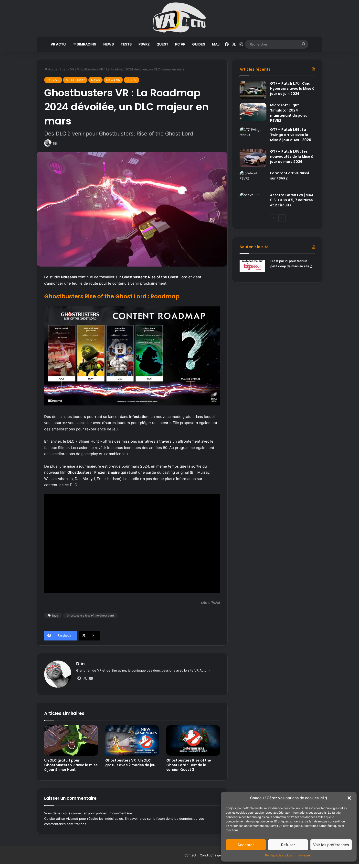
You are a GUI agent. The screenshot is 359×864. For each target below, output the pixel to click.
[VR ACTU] (179, 18)
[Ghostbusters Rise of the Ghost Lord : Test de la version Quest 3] (193, 740)
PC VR (180, 44)
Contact (190, 855)
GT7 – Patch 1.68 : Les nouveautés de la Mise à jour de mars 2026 (291, 156)
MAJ (216, 44)
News (95, 80)
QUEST (162, 44)
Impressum (305, 855)
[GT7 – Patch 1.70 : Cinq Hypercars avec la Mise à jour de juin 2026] (253, 90)
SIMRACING (86, 44)
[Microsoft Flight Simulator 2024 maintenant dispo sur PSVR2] (253, 112)
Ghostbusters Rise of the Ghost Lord (90, 615)
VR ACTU (58, 44)
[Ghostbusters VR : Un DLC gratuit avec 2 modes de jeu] (132, 740)
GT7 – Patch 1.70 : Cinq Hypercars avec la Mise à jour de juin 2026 (292, 88)
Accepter (245, 844)
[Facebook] (79, 678)
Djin (55, 143)
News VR (113, 80)
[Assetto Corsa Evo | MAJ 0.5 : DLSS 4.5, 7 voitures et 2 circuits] (253, 201)
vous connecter (75, 813)
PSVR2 (144, 44)
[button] (349, 798)
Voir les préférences (331, 844)
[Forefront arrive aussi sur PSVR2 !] (253, 180)
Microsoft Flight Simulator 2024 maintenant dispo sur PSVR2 (289, 113)
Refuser (288, 844)
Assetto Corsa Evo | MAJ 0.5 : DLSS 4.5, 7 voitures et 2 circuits (291, 200)
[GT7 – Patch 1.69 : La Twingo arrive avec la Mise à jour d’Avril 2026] (253, 136)
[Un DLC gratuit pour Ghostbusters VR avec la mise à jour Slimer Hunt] (71, 740)
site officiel (210, 602)
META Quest (75, 80)
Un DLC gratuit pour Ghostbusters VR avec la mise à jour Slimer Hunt (71, 765)
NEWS (108, 44)
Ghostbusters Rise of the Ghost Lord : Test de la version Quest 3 (188, 765)
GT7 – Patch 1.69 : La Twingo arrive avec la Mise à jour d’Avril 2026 (290, 134)
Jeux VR (68, 69)
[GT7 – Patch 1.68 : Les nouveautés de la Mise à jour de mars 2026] (253, 158)
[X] (85, 678)
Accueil (53, 69)
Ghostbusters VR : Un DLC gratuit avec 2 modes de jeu (130, 762)
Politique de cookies (279, 855)
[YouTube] (91, 678)
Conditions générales (216, 855)
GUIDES (198, 44)
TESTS (126, 44)
